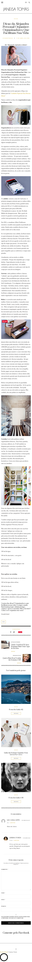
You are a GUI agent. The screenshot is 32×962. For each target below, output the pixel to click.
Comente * (4, 869)
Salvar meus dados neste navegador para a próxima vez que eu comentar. (15, 917)
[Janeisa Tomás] (16, 9)
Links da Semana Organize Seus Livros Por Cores (16, 754)
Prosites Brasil (3, 952)
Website (3, 906)
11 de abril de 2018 (22, 38)
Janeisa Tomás (15, 838)
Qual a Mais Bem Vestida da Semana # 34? (12, 659)
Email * (3, 899)
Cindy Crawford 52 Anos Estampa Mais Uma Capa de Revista (20, 646)
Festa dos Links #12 (16, 710)
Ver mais (16, 713)
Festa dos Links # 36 (16, 798)
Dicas (16, 18)
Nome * (3, 893)
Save (21, 632)
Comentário (12, 822)
